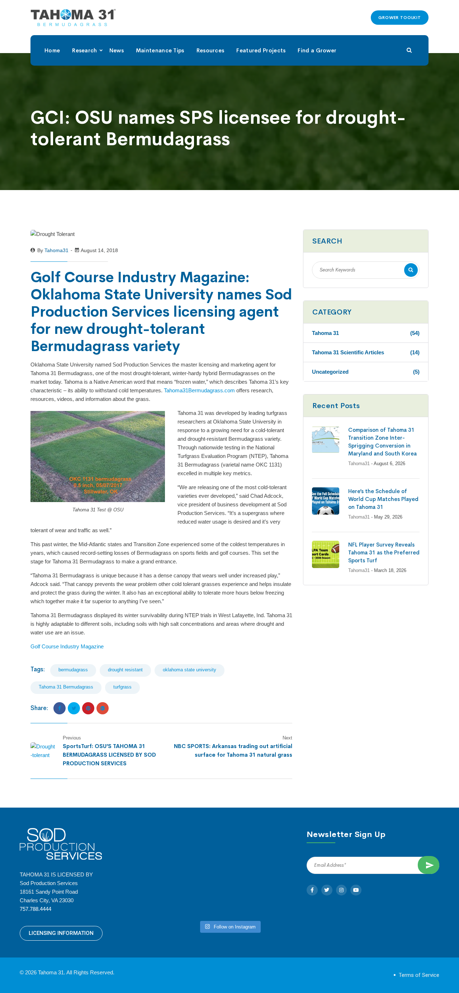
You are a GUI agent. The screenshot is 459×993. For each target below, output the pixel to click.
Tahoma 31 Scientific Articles (366, 352)
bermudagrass (73, 669)
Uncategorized (366, 372)
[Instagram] (341, 890)
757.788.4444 (35, 909)
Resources (210, 50)
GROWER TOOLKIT (399, 17)
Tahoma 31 (366, 333)
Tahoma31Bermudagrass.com (199, 390)
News (116, 50)
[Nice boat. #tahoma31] (263, 857)
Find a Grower (317, 50)
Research (84, 50)
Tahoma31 (56, 250)
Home (52, 50)
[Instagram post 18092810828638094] (195, 897)
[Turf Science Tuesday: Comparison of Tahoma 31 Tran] (195, 857)
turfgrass (122, 687)
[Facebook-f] (312, 890)
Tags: (37, 669)
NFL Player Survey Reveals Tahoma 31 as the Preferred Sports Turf (384, 552)
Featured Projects (260, 50)
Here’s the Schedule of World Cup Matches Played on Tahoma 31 (383, 499)
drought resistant (125, 669)
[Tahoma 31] (73, 17)
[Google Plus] (102, 708)
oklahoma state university (189, 669)
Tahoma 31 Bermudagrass (66, 687)
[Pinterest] (88, 708)
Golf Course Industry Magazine (67, 646)
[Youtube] (355, 890)
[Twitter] (74, 708)
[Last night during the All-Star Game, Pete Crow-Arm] (263, 897)
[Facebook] (59, 708)
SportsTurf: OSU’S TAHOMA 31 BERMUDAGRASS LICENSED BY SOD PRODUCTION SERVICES (109, 755)
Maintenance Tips (160, 50)
